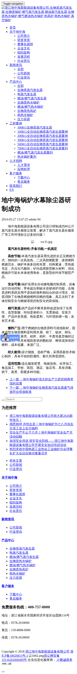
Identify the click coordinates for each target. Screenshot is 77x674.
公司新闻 (23, 73)
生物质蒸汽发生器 (30, 90)
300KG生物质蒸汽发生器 (34, 127)
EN (11, 189)
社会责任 (23, 60)
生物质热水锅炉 (28, 102)
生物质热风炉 (26, 110)
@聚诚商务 (64, 660)
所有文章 (15, 460)
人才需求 (23, 165)
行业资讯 (23, 77)
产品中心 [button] (15, 81)
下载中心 (23, 177)
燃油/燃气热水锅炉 (30, 106)
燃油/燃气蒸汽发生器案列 (35, 152)
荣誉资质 (23, 40)
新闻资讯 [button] (15, 65)
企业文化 (23, 48)
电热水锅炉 (25, 115)
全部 (20, 69)
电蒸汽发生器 (26, 94)
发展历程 (23, 56)
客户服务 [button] (15, 173)
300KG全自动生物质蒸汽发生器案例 (42, 140)
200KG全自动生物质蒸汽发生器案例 (42, 135)
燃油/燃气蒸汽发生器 (32, 98)
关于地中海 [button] (17, 31)
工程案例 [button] (15, 123)
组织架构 (23, 52)
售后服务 (23, 181)
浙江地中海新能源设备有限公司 (47, 651)
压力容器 (23, 119)
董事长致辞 (25, 44)
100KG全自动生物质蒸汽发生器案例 (42, 131)
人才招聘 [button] (15, 160)
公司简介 (23, 35)
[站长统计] (6, 663)
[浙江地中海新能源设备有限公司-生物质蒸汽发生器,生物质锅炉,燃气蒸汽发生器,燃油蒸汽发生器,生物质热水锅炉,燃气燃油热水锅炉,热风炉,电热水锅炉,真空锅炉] (38, 14)
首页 (12, 27)
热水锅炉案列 (26, 156)
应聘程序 (23, 169)
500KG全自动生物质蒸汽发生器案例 (42, 144)
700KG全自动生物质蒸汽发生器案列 (42, 148)
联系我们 (15, 185)
